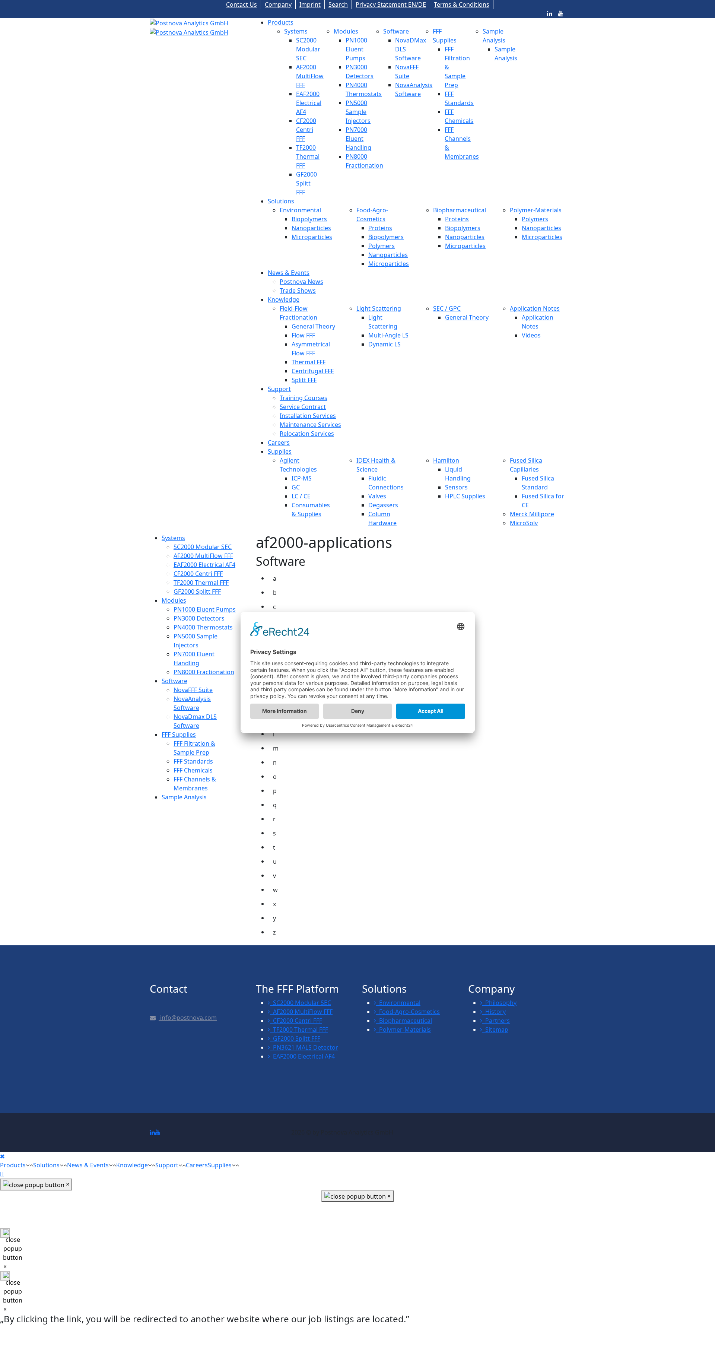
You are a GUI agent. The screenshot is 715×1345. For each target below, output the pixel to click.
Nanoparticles (311, 228)
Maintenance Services (310, 425)
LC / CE (301, 496)
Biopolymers (309, 219)
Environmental (300, 210)
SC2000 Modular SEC (308, 49)
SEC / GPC (447, 308)
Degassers (383, 505)
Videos (531, 335)
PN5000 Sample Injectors (358, 112)
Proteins (380, 228)
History (494, 1012)
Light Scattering (378, 308)
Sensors (456, 487)
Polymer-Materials (536, 210)
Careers (279, 442)
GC (296, 487)
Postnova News (301, 281)
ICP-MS (302, 478)
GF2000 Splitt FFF (306, 183)
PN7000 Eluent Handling (358, 139)
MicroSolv (524, 523)
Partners (496, 1020)
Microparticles (312, 237)
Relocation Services (307, 433)
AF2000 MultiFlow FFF (310, 76)
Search (338, 4)
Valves (377, 496)
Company (278, 4)
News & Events (288, 273)
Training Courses (303, 398)
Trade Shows (298, 290)
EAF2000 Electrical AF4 (308, 103)
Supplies (280, 451)
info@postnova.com (188, 1017)
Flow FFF (303, 335)
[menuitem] (173, 538)
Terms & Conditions (461, 4)
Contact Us (241, 4)
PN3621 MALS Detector (304, 1047)
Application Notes (535, 308)
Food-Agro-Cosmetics (408, 1012)
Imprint (310, 4)
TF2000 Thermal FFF (308, 156)
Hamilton (446, 460)
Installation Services (308, 416)
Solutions (281, 201)
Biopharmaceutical (459, 210)
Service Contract (303, 407)
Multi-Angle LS (388, 335)
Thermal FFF (308, 362)
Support (279, 389)
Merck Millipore (532, 514)
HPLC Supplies (465, 496)
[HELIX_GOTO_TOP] (2, 1174)
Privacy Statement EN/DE (391, 4)
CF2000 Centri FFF (306, 130)
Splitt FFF (304, 380)
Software (396, 31)
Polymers (381, 246)
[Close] (2, 1156)
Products (280, 22)
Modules (346, 31)
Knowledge (283, 299)
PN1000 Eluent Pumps (356, 49)
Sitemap (495, 1029)
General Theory (313, 326)
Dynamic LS (384, 344)
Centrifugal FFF (313, 371)
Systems (296, 31)
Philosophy (499, 1003)
